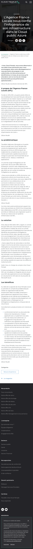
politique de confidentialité (14, 541)
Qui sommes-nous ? (7, 424)
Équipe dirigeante (7, 427)
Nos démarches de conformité (11, 464)
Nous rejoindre (6, 501)
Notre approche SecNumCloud (11, 467)
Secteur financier (6, 453)
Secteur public (6, 444)
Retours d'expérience (10, 372)
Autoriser (6, 544)
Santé (3, 447)
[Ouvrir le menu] (30, 2)
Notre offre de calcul (7, 395)
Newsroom (5, 515)
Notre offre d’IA (6, 407)
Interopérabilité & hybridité (10, 470)
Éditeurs (4, 484)
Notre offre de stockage (8, 398)
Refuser (12, 544)
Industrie (4, 450)
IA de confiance (6, 473)
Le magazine (4, 54)
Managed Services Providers (10, 487)
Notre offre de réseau (8, 401)
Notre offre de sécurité (8, 404)
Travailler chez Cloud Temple (10, 498)
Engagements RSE (7, 433)
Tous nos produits (7, 392)
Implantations (5, 430)
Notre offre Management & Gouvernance (14, 414)
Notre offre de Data (7, 410)
